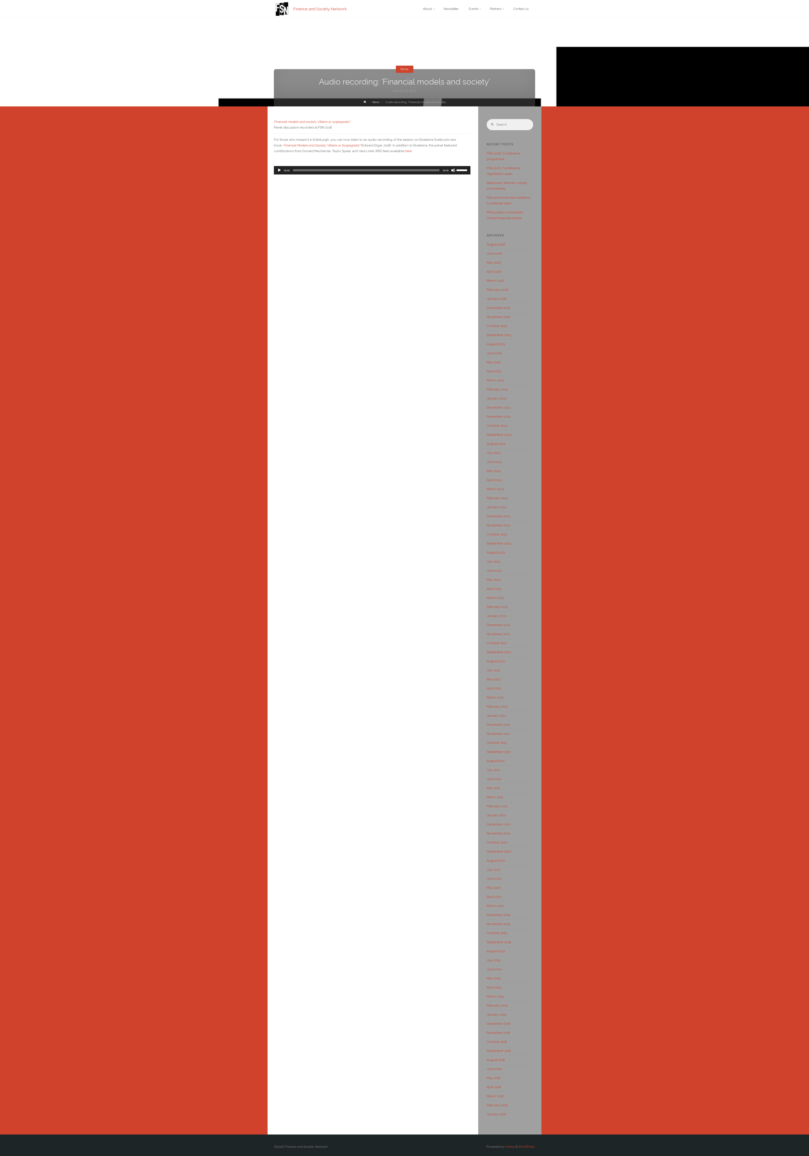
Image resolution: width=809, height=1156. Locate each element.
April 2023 (494, 589)
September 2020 (499, 851)
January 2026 (497, 299)
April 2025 (494, 371)
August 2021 (496, 761)
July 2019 (493, 960)
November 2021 (498, 734)
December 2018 (498, 1024)
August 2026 (496, 244)
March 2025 (495, 380)
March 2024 (495, 489)
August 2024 (496, 444)
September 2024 (499, 435)
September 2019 (499, 942)
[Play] (279, 170)
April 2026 (494, 272)
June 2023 (494, 571)
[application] (372, 170)
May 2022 (494, 679)
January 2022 (496, 715)
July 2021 (493, 770)
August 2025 (496, 344)
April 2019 (494, 987)
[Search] (492, 124)
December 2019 (498, 915)
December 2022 (498, 625)
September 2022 (499, 652)
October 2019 (497, 933)
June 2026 (494, 253)
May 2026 (494, 262)
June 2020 (494, 879)
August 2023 (496, 552)
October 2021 (497, 743)
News (404, 69)
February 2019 (497, 1005)
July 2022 (493, 670)
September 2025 (499, 335)
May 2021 (493, 788)
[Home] (365, 102)
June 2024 (494, 462)
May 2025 (494, 362)
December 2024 (498, 407)
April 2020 (494, 897)
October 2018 (497, 1042)
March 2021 (495, 797)
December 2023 (498, 516)
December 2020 (498, 824)
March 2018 (495, 1096)
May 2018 (493, 1078)
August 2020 (496, 860)
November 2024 (498, 416)
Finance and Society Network (320, 9)
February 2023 (497, 607)
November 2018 (498, 1033)
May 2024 (494, 471)
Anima (510, 1147)
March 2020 (495, 906)
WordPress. (526, 1147)
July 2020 (494, 870)
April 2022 (494, 688)
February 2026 (497, 290)
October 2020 (497, 842)
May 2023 (494, 580)
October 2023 (497, 534)
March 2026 (495, 281)
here (408, 151)
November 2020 (498, 833)
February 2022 (497, 706)
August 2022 (496, 661)
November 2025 (498, 317)
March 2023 (495, 598)
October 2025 (497, 326)
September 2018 (499, 1051)
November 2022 (498, 634)
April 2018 (494, 1087)
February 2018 (497, 1105)
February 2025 (497, 389)
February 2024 (497, 498)
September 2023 (499, 543)
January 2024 (496, 507)
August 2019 (496, 951)
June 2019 (494, 969)
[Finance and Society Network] (282, 9)
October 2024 (497, 426)
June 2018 (494, 1069)
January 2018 (496, 1114)
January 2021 (496, 815)
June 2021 (494, 779)
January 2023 (496, 616)
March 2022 (495, 697)
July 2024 (494, 453)
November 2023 (498, 525)
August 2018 (496, 1060)
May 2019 (494, 978)
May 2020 (494, 888)
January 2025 (496, 398)
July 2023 (493, 561)
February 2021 (497, 806)
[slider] (462, 170)
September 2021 (499, 752)
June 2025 (494, 353)
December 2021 (498, 725)
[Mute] (453, 170)
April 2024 (494, 480)
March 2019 (495, 996)
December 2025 (498, 308)
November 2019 (498, 924)
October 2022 (497, 643)
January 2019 (496, 1015)
